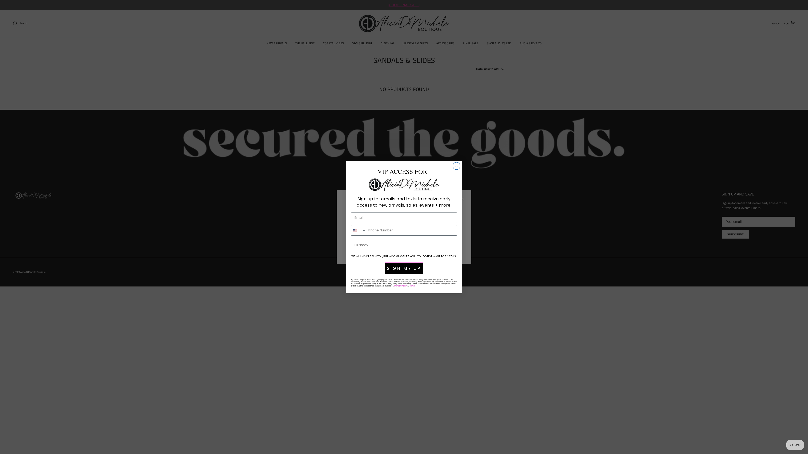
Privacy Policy (400, 286)
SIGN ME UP (404, 268)
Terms (412, 286)
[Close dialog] (456, 166)
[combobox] (358, 230)
